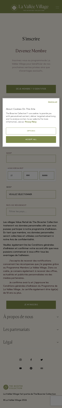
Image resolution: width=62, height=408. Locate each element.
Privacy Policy (31, 122)
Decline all (52, 102)
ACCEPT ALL (31, 139)
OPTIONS (31, 131)
